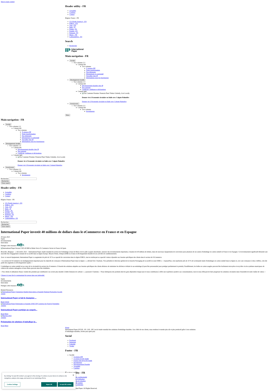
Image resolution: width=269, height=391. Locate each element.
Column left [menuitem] (82, 64)
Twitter (71, 346)
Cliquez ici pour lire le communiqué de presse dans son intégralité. (23, 275)
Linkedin (72, 344)
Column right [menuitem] (82, 91)
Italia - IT (72, 27)
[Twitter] (23, 245)
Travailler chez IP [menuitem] (92, 76)
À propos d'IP (78, 357)
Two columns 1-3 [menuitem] (79, 82)
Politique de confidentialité (78, 377)
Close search (6, 183)
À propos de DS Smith (81, 359)
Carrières (72, 12)
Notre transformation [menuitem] (93, 70)
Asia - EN (72, 25)
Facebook (72, 340)
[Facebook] (18, 245)
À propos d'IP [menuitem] (90, 68)
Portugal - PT (73, 33)
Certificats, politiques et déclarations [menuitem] (94, 89)
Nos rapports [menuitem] (86, 87)
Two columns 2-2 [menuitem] (79, 63)
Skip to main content (8, 2)
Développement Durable (82, 364)
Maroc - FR (73, 35)
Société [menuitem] (72, 60)
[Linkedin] (21, 245)
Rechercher (73, 46)
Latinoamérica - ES (75, 37)
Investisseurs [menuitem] (74, 103)
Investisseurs (78, 362)
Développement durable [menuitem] (77, 80)
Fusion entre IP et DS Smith (83, 361)
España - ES (73, 31)
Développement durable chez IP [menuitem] (92, 86)
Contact (72, 14)
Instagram (72, 342)
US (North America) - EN (78, 22)
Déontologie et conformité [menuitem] (95, 74)
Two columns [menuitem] (86, 66)
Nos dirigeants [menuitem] (91, 72)
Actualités (72, 11)
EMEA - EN (73, 23)
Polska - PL (73, 29)
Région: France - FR (72, 18)
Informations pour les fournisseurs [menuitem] (97, 78)
